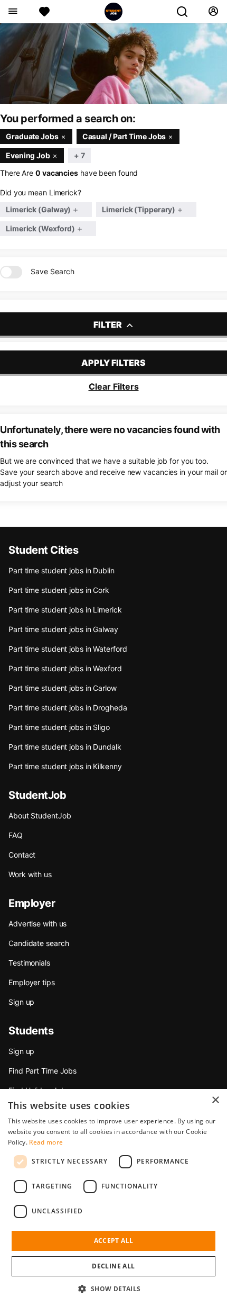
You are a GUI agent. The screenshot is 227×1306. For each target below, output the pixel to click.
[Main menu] (12, 11)
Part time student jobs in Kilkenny (65, 766)
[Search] (186, 11)
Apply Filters (113, 362)
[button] (113, 1288)
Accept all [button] (114, 1240)
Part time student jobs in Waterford (67, 648)
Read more (46, 1142)
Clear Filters (114, 386)
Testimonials (29, 962)
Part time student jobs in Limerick (65, 609)
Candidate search (38, 943)
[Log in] (213, 11)
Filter (108, 324)
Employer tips (31, 982)
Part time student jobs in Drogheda (67, 707)
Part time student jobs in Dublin (61, 570)
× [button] (215, 1100)
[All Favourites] (44, 11)
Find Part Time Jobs (42, 1070)
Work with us (30, 874)
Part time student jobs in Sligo (59, 727)
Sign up (21, 1001)
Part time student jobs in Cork (58, 590)
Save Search (52, 271)
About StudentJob (39, 815)
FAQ (15, 835)
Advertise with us (37, 923)
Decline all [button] (113, 1266)
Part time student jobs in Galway (63, 629)
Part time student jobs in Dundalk (64, 746)
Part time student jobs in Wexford (65, 668)
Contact (21, 854)
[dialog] (113, 1197)
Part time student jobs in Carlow (62, 687)
